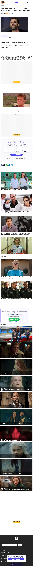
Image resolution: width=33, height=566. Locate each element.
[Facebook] (2, 165)
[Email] (12, 165)
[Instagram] (5, 561)
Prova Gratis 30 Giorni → (5, 552)
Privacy (11, 549)
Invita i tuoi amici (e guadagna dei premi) (8, 556)
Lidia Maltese (8, 13)
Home (1, 5)
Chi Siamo (3, 549)
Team (21, 549)
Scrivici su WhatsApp (15, 319)
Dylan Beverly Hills (5, 161)
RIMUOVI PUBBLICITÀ (16, 134)
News (3, 5)
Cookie (15, 549)
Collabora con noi (26, 549)
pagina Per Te (15, 37)
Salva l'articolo (3, 39)
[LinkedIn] (9, 165)
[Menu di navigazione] (31, 2)
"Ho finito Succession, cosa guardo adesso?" (14, 314)
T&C (18, 549)
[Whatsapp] (7, 165)
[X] (4, 165)
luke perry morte (12, 161)
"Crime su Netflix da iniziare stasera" (14, 316)
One (15, 161)
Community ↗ (3, 555)
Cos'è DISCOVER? (18, 321)
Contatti (7, 549)
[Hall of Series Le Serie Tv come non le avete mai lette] (3, 2)
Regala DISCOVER (4, 558)
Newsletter (3, 553)
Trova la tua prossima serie (16, 154)
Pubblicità (3, 550)
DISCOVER (16, 2)
